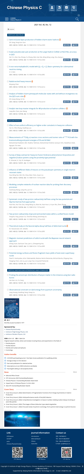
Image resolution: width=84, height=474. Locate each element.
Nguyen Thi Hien (15, 145)
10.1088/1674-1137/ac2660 (36, 283)
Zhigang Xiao (67, 258)
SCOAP (9, 439)
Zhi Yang (12, 42)
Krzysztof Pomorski (41, 261)
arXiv (8, 441)
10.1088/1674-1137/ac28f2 (36, 75)
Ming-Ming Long (48, 57)
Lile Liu (22, 261)
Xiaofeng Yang (23, 292)
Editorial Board (35, 439)
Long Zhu (24, 190)
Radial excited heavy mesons (20, 81)
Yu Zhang (29, 57)
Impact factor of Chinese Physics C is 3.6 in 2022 (20, 383)
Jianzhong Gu (42, 217)
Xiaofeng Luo (26, 128)
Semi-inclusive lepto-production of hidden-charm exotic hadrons (34, 40)
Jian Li (30, 244)
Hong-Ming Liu (30, 204)
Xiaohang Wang (14, 190)
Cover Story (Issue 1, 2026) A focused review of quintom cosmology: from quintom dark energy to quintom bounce (40, 407)
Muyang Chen (14, 84)
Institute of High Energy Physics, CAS (17, 332)
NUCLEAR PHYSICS (14, 120)
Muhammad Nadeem (16, 143)
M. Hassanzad (14, 229)
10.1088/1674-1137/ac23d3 (36, 163)
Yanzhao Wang (32, 217)
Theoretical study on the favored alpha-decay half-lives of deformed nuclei (37, 226)
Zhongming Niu (38, 244)
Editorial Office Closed (12, 375)
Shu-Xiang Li (59, 57)
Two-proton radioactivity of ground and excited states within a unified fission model (41, 214)
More (75, 372)
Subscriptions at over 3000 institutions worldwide (22, 366)
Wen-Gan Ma (37, 57)
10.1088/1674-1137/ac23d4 (36, 178)
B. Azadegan (26, 160)
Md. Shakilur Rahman (32, 143)
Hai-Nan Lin (13, 280)
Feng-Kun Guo (21, 42)
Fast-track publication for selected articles (19, 363)
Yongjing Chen (14, 261)
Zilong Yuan (13, 244)
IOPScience (10, 436)
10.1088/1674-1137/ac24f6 (36, 131)
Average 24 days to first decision (16, 361)
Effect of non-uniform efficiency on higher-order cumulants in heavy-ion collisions (40, 125)
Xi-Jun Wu (53, 204)
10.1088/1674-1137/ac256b (36, 148)
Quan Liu (40, 175)
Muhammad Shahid (47, 143)
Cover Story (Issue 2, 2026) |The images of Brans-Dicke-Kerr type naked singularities (31, 404)
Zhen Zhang (62, 204)
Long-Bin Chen (14, 111)
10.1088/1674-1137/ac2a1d (36, 102)
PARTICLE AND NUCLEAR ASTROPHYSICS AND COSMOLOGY (28, 270)
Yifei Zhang (18, 128)
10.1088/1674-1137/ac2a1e (36, 114)
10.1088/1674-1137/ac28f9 (36, 246)
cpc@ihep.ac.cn (65, 444)
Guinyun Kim (58, 143)
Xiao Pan (12, 204)
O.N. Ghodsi (24, 229)
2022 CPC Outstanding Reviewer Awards (18, 386)
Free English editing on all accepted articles (20, 369)
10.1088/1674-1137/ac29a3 (36, 264)
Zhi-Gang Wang (14, 99)
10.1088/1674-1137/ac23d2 (36, 60)
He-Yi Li (11, 57)
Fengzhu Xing (13, 217)
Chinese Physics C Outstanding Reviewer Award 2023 (22, 381)
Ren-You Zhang (20, 57)
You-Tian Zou (20, 204)
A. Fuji (19, 160)
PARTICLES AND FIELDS (16, 35)
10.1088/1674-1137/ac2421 (36, 207)
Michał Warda (58, 258)
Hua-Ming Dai (14, 175)
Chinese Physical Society (13, 329)
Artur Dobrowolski (29, 258)
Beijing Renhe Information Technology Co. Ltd (38, 471)
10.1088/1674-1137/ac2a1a (36, 87)
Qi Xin (22, 99)
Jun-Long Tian (30, 261)
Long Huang (13, 292)
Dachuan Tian (23, 244)
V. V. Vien (12, 72)
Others (33, 441)
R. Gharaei (12, 160)
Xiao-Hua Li (46, 204)
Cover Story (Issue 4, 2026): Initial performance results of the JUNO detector (28, 397)
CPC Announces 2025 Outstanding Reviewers (19, 378)
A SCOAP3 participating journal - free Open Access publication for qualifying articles (32, 358)
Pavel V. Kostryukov (15, 258)
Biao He (38, 204)
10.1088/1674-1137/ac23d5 (36, 192)
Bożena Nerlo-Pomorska (44, 258)
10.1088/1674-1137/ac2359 (36, 45)
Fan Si (11, 128)
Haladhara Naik (69, 143)
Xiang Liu (31, 292)
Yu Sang (21, 280)
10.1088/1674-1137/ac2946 (36, 295)
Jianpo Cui (22, 217)
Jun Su (30, 190)
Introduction (35, 436)
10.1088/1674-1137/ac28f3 (36, 231)
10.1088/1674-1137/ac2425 (36, 219)
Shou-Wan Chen (30, 175)
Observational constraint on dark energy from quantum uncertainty (35, 290)
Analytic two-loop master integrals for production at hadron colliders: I (37, 108)
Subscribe (34, 444)
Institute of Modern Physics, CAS (15, 334)
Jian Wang (23, 111)
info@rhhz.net (66, 471)
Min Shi (22, 175)
